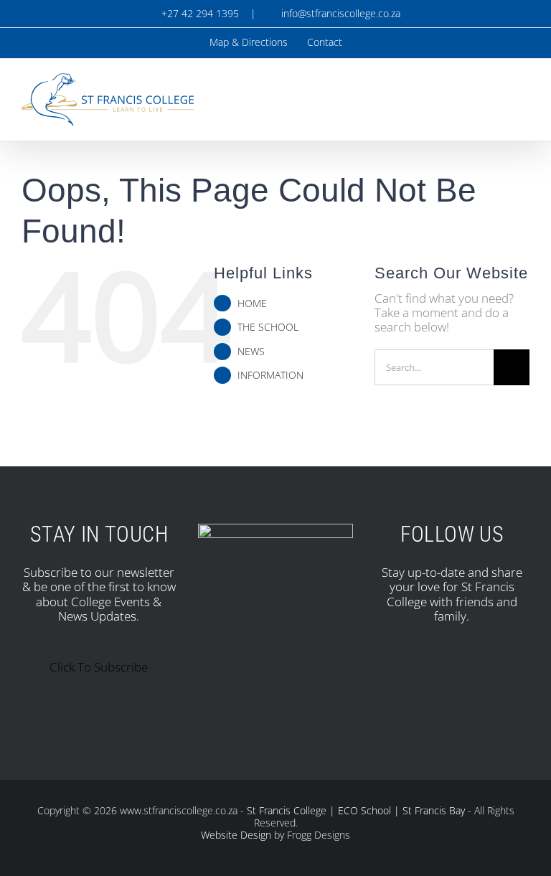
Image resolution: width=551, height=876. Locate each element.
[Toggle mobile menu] (523, 92)
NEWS (251, 351)
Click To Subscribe (99, 667)
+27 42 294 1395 (199, 13)
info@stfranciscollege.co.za (338, 13)
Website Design (236, 835)
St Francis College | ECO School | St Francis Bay (356, 810)
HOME (252, 303)
